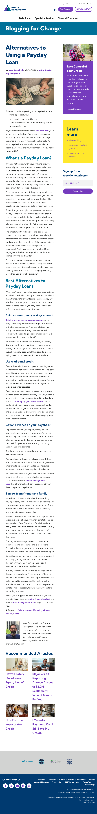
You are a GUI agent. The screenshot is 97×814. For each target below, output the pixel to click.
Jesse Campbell (16, 70)
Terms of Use (87, 782)
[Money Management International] (15, 8)
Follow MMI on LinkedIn (29, 785)
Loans (16, 613)
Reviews (71, 779)
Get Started (65, 9)
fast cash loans (42, 130)
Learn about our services (76, 155)
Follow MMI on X (11, 785)
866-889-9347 (83, 9)
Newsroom (52, 779)
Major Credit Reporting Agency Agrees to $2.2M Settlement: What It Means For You (42, 686)
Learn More (73, 109)
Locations (74, 4)
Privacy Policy (57, 782)
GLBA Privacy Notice (72, 782)
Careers (62, 779)
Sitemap (92, 779)
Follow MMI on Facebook (5, 785)
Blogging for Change (33, 28)
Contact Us (82, 4)
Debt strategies (25, 610)
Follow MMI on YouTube (17, 785)
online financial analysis (39, 599)
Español (89, 4)
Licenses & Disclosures (41, 782)
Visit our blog (75, 140)
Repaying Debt (13, 73)
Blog (67, 4)
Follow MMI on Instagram (23, 785)
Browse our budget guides (78, 147)
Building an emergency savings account (24, 320)
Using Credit (45, 70)
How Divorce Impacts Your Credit (14, 724)
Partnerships (81, 779)
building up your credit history (29, 401)
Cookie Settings (89, 785)
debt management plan (24, 602)
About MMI (41, 779)
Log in (63, 4)
